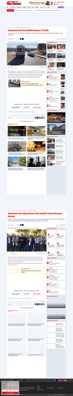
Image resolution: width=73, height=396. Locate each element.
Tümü (48, 7)
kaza (35, 111)
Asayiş (13, 27)
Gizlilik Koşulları (40, 389)
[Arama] (65, 7)
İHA (14, 67)
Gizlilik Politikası (50, 387)
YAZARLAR (21, 380)
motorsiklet (29, 111)
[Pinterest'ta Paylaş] (42, 118)
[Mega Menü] (7, 7)
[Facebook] (54, 380)
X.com (27, 107)
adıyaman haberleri (20, 111)
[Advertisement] (36, 19)
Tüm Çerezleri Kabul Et (10, 392)
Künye (38, 386)
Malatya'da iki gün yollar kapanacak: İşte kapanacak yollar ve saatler (39, 10)
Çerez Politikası (6, 390)
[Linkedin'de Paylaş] (40, 118)
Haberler (9, 27)
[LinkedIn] (61, 380)
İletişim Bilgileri (60, 387)
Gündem (24, 7)
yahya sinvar (29, 298)
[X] (57, 380)
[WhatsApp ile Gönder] (44, 118)
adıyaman (11, 111)
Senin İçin (61, 7)
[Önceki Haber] (63, 10)
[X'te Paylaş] (23, 39)
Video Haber (19, 7)
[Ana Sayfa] (9, 7)
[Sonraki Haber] (65, 10)
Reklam (38, 387)
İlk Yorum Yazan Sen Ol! (27, 121)
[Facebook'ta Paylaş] (20, 39)
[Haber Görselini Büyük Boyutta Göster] (26, 54)
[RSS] (65, 380)
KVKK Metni (14, 390)
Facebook (17, 107)
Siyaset (28, 7)
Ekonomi (36, 7)
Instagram (38, 107)
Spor (32, 7)
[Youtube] (63, 380)
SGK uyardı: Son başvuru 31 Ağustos (13, 10)
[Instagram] (59, 380)
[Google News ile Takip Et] (42, 67)
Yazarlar (13, 7)
